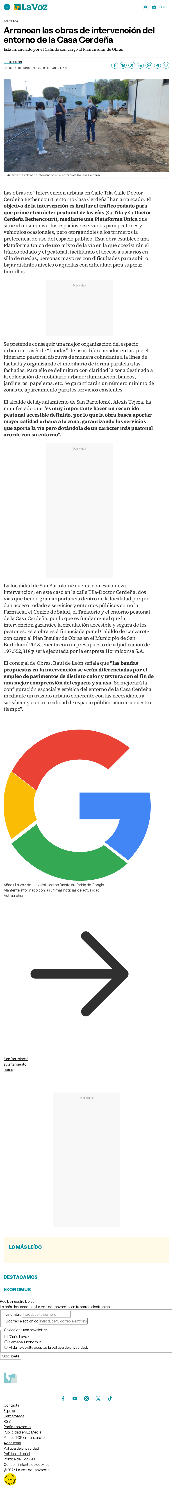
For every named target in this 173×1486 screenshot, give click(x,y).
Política (11, 21)
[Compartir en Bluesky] (123, 65)
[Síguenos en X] (98, 1398)
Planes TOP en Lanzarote (24, 1437)
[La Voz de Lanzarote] (31, 7)
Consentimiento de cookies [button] (26, 1464)
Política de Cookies (19, 1459)
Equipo (9, 1410)
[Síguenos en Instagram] (86, 1398)
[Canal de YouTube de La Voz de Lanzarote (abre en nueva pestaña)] (145, 7)
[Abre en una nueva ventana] (86, 1479)
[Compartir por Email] (166, 65)
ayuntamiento (15, 1064)
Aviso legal (12, 1443)
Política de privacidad (21, 1448)
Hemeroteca (14, 1416)
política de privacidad (69, 1347)
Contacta (11, 1405)
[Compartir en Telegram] (157, 65)
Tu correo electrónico (21, 1321)
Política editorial (17, 1453)
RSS (7, 1421)
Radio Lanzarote (17, 1427)
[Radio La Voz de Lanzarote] (154, 7)
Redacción (13, 62)
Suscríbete (10, 1356)
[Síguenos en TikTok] (110, 1398)
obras (8, 1069)
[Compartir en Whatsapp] (149, 65)
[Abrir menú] (7, 7)
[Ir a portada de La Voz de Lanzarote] (37, 1392)
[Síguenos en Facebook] (63, 1398)
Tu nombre (12, 1314)
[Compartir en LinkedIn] (140, 65)
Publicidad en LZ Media (22, 1432)
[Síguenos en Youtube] (75, 1398)
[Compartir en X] (131, 65)
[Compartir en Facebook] (114, 65)
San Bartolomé (16, 1059)
